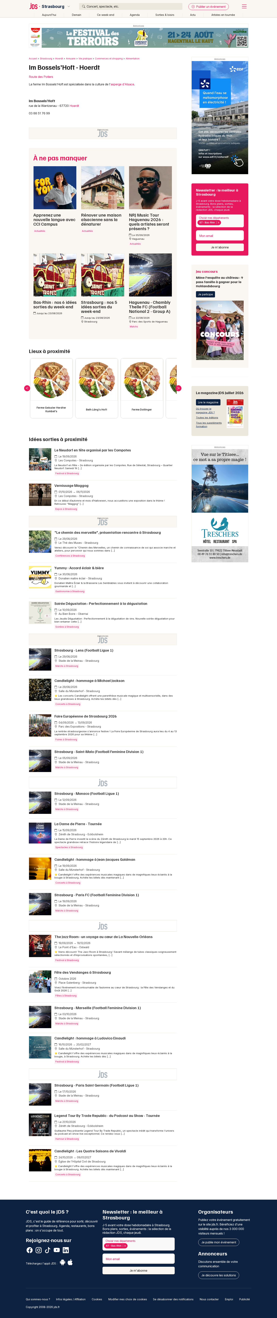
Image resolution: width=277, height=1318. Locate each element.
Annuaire (71, 58)
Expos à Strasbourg (66, 509)
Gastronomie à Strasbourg (69, 591)
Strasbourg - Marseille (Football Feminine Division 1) (97, 1007)
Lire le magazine (208, 402)
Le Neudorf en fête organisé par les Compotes (92, 450)
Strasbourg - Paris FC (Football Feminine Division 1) (96, 895)
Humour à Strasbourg (67, 1138)
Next (178, 388)
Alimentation (132, 58)
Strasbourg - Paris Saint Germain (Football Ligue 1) (96, 1085)
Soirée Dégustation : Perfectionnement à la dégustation (100, 603)
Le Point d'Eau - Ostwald (73, 947)
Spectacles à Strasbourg (69, 847)
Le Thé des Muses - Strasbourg (78, 542)
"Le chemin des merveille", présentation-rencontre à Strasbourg (107, 532)
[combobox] (220, 220)
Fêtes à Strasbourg (66, 995)
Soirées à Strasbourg (67, 626)
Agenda (135, 14)
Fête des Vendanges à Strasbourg (82, 972)
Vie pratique (85, 58)
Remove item (218, 222)
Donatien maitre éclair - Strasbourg (80, 578)
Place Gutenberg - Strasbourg (77, 982)
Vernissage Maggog (71, 485)
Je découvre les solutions (218, 1275)
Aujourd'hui (49, 14)
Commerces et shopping (109, 58)
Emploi (229, 1299)
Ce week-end (105, 14)
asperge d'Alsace (122, 84)
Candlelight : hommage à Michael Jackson (89, 680)
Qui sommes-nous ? (38, 1299)
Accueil (33, 58)
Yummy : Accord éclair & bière (79, 568)
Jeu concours (219, 278)
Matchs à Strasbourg (66, 666)
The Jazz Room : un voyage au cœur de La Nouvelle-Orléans (103, 936)
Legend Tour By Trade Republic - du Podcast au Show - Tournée (107, 1115)
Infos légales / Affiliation (71, 1299)
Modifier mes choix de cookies (127, 1299)
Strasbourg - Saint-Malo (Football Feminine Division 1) (99, 751)
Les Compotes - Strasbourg (75, 460)
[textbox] (223, 223)
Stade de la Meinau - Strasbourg (78, 660)
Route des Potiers (41, 77)
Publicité (244, 1299)
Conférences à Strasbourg (70, 555)
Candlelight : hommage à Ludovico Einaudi (90, 1038)
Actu (193, 14)
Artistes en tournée (223, 14)
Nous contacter (209, 1299)
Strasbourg (53, 6)
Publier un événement (210, 6)
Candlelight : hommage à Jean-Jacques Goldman (94, 859)
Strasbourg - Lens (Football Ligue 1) (83, 650)
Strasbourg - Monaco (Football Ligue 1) (86, 793)
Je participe (205, 294)
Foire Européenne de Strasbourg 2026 (85, 716)
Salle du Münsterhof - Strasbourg (79, 691)
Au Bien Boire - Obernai (73, 613)
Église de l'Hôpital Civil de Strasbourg (82, 1161)
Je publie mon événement (218, 1242)
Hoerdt (59, 58)
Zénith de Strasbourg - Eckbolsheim (80, 834)
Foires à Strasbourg (66, 739)
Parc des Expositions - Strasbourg (79, 726)
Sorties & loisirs (164, 14)
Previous (27, 388)
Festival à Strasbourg (67, 473)
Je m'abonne (220, 247)
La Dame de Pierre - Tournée (78, 824)
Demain (76, 14)
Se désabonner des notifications (173, 1299)
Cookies (97, 1299)
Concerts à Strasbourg (67, 704)
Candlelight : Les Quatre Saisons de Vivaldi (90, 1151)
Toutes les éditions (207, 417)
